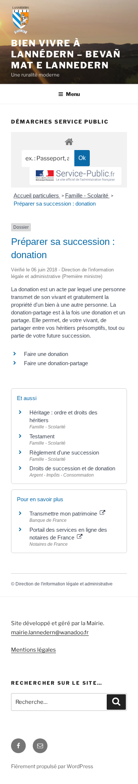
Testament (41, 436)
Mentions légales (33, 649)
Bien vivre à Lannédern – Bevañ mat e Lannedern (66, 54)
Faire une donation (47, 354)
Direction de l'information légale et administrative (64, 584)
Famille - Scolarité (87, 195)
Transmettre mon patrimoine (64, 513)
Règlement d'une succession (64, 452)
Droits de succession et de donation (72, 468)
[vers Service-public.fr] (75, 176)
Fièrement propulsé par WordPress (52, 766)
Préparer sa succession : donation (55, 203)
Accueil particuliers (37, 195)
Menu (73, 94)
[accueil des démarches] (69, 141)
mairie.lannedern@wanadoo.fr (50, 632)
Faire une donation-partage (56, 363)
